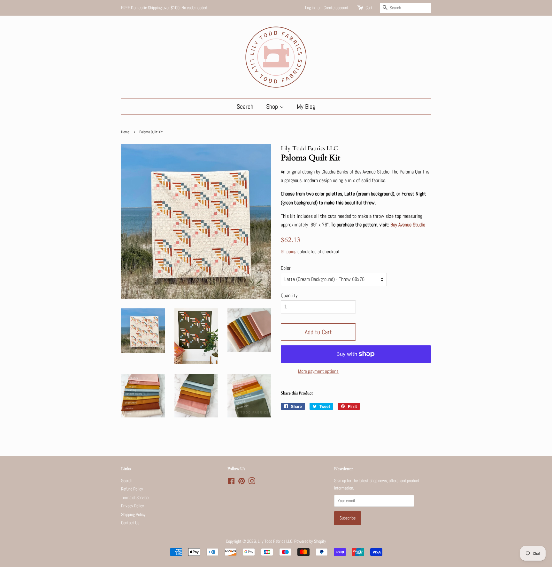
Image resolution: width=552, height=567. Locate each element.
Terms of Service (135, 497)
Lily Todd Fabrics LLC (275, 541)
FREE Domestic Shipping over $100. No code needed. (164, 8)
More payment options (318, 371)
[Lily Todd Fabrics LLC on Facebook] (231, 482)
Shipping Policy (133, 514)
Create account (336, 8)
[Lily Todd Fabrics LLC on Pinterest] (241, 482)
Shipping (288, 251)
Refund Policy (132, 489)
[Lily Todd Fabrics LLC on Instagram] (251, 482)
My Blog (306, 106)
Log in (310, 8)
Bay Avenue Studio (407, 224)
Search (245, 106)
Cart (368, 8)
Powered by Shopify (310, 541)
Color (286, 268)
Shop (273, 106)
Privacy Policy (132, 506)
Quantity (289, 295)
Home (125, 132)
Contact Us (130, 523)
